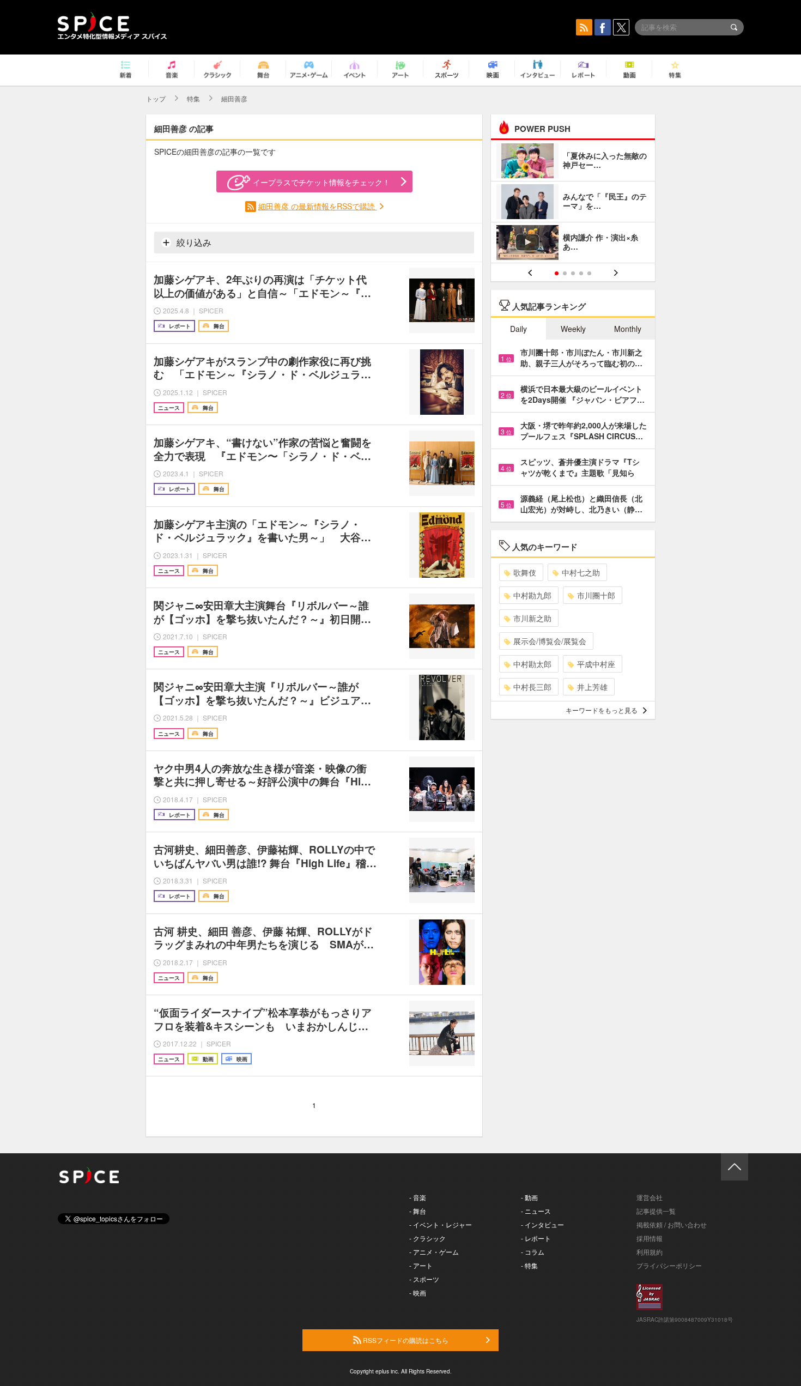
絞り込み (192, 242)
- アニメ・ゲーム (434, 1251)
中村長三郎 (532, 686)
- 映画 (417, 1292)
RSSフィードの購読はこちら (404, 1340)
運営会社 (649, 1197)
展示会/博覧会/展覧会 (549, 640)
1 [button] (557, 273)
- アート (421, 1265)
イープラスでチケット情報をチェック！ (321, 182)
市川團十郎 (596, 595)
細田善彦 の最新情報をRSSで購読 (317, 206)
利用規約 (649, 1251)
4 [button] (581, 273)
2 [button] (565, 273)
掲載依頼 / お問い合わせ (671, 1224)
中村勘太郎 (532, 663)
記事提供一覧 (656, 1210)
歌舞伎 (524, 572)
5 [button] (589, 273)
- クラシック (427, 1238)
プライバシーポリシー (669, 1265)
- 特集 (529, 1265)
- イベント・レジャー (440, 1224)
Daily (518, 328)
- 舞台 (417, 1210)
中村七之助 (581, 572)
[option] (573, 203)
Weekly (573, 328)
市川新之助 (532, 618)
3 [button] (573, 273)
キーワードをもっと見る (602, 710)
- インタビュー (542, 1224)
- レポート (536, 1238)
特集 (193, 98)
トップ (156, 98)
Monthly (627, 328)
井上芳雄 (592, 686)
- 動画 (529, 1197)
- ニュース (536, 1210)
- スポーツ (424, 1279)
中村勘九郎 (532, 595)
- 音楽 (417, 1197)
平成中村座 (596, 663)
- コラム (532, 1251)
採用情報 (649, 1238)
